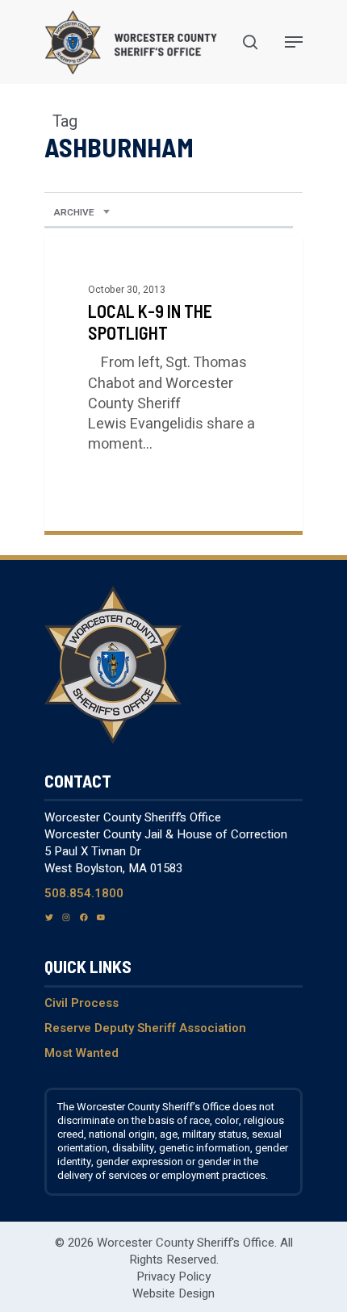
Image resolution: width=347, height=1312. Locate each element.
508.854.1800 (83, 893)
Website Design (173, 1293)
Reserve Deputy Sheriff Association (145, 1028)
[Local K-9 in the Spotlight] (173, 383)
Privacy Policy (173, 1276)
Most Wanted (81, 1053)
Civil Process (81, 1003)
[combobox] (81, 213)
